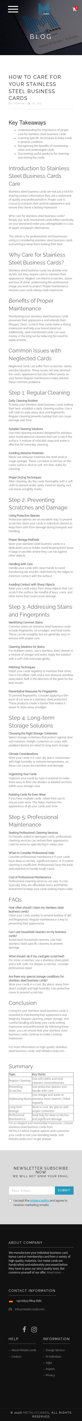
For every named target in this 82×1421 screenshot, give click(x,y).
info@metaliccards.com (30, 1309)
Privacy (50, 1375)
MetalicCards (36, 1412)
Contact (16, 1356)
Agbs (49, 1362)
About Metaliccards (23, 1350)
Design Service (55, 1350)
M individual (53, 1356)
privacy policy (39, 1200)
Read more (54, 1272)
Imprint (50, 1369)
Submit (64, 1190)
